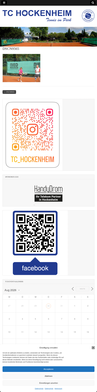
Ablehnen (48, 376)
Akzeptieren (48, 369)
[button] (93, 347)
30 (48, 305)
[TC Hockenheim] (48, 14)
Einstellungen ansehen (48, 383)
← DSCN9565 (9, 92)
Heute (82, 289)
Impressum (58, 388)
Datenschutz (39, 388)
